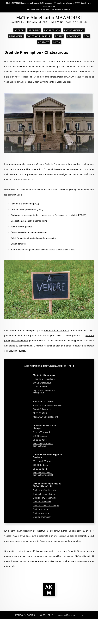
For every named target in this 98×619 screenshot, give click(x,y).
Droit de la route (40, 509)
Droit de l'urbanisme (42, 502)
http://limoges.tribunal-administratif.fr (43, 445)
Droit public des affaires (44, 494)
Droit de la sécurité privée (45, 490)
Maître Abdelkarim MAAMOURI (49, 17)
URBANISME (16, 36)
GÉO (86, 36)
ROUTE (59, 36)
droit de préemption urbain (56, 330)
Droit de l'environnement (44, 498)
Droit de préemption (42, 517)
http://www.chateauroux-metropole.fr (44, 391)
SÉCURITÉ (34, 30)
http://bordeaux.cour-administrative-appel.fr (43, 474)
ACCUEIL (19, 30)
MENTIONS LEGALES (25, 615)
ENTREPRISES (52, 30)
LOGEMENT (73, 36)
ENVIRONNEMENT (74, 30)
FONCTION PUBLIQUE (39, 36)
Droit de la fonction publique (46, 505)
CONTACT (43, 42)
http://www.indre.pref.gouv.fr (45, 417)
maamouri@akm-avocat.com (70, 615)
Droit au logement (41, 513)
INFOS (56, 42)
